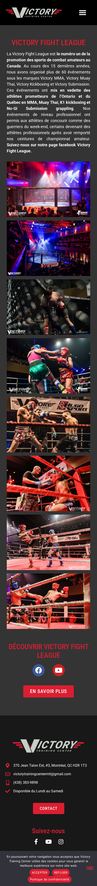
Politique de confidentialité (49, 879)
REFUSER (61, 872)
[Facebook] (38, 670)
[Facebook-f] (36, 841)
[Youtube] (59, 670)
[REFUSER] (90, 868)
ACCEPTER (39, 872)
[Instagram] (61, 841)
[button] (82, 12)
